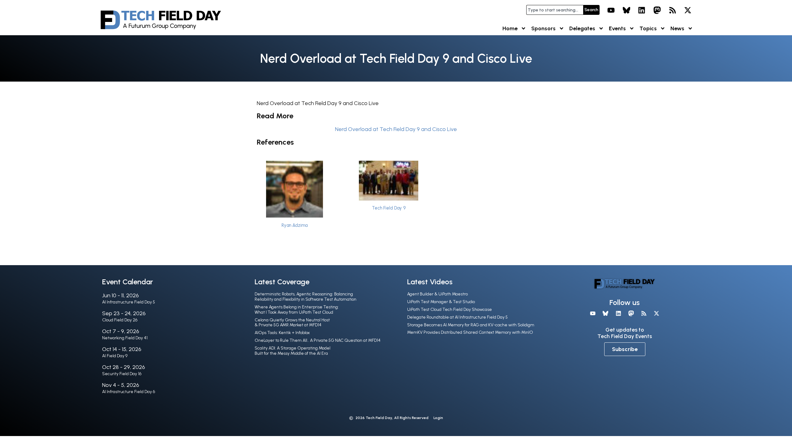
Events (617, 28)
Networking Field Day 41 (125, 338)
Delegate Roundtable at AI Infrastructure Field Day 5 (457, 317)
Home (510, 28)
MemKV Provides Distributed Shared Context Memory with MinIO (470, 332)
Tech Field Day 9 (389, 208)
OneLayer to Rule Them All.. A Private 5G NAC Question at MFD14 (318, 340)
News (677, 28)
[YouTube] (611, 10)
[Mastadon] (657, 10)
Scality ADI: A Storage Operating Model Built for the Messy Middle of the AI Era (292, 350)
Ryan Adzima (295, 225)
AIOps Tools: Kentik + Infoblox (282, 332)
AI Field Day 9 (114, 355)
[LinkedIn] (642, 10)
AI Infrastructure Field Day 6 (128, 391)
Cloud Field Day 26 (119, 320)
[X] (687, 10)
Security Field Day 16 (121, 373)
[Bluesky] (626, 10)
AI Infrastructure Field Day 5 (128, 302)
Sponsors (543, 28)
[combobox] (554, 10)
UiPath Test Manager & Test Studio (441, 301)
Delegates (582, 28)
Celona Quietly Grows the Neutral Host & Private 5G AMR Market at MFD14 (292, 322)
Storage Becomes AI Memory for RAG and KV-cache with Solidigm (470, 325)
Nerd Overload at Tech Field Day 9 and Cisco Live (396, 129)
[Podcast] (672, 10)
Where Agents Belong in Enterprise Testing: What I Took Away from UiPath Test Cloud (297, 309)
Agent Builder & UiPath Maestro (437, 294)
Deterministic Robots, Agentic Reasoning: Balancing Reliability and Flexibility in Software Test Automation (305, 296)
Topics (648, 28)
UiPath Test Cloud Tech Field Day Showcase (449, 309)
